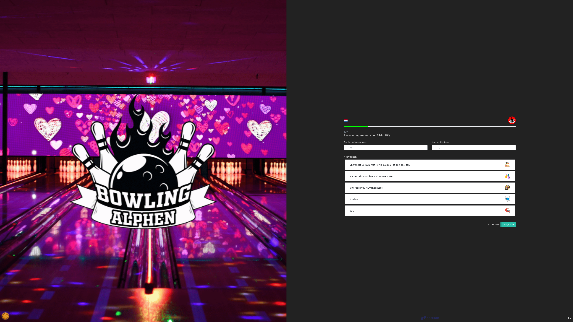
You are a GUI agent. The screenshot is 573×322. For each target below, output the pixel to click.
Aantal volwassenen (355, 142)
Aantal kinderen (441, 142)
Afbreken (493, 224)
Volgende (508, 224)
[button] (347, 120)
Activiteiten (350, 156)
